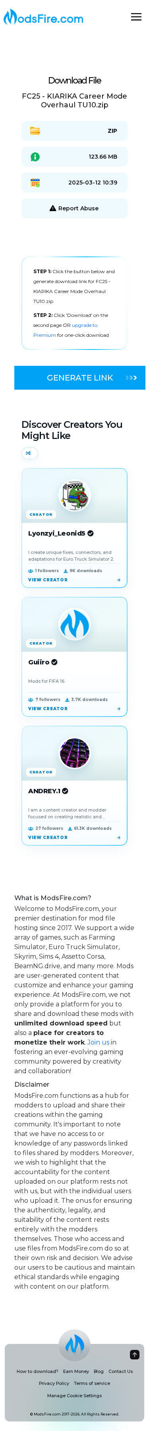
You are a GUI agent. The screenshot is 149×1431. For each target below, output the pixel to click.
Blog (99, 1371)
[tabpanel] (74, 303)
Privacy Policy (54, 1383)
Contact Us (120, 1371)
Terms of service (92, 1383)
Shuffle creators (29, 453)
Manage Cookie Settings (74, 1395)
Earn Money (76, 1371)
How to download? (37, 1371)
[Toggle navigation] (136, 16)
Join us (98, 1042)
